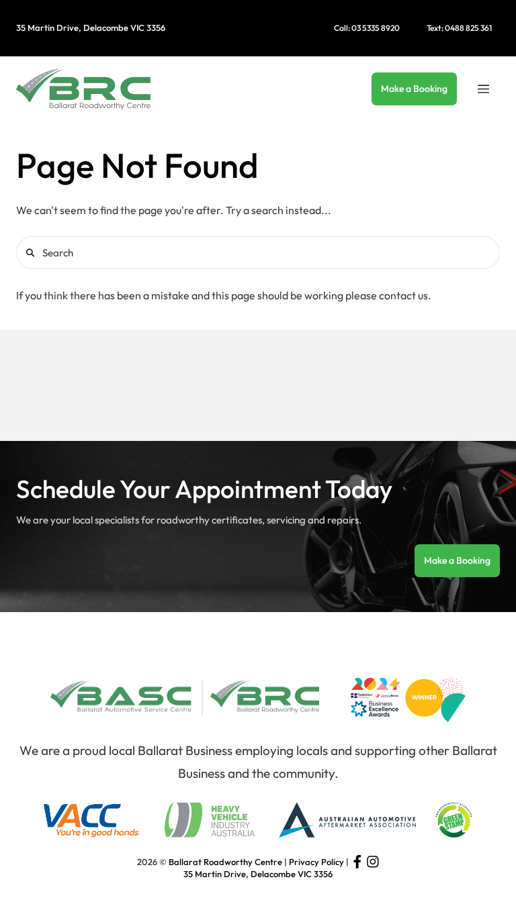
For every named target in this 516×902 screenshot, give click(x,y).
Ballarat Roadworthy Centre (225, 861)
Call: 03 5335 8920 (367, 28)
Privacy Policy (316, 861)
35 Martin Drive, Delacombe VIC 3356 (90, 27)
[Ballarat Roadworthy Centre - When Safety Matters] (83, 88)
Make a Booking (414, 89)
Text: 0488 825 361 (459, 28)
